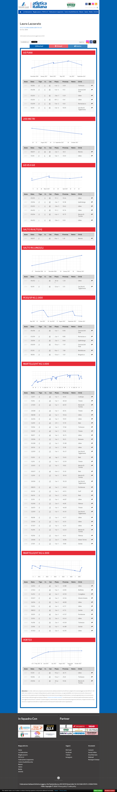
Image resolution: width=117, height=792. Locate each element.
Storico (78, 46)
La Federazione (27, 12)
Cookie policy (72, 786)
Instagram (69, 757)
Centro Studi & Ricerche (71, 12)
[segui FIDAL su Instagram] (87, 41)
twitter (90, 4)
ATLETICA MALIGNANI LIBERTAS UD (31, 27)
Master (81, 12)
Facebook (69, 752)
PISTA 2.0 (45, 12)
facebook (86, 4)
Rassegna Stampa (93, 759)
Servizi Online (92, 752)
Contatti (91, 750)
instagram (93, 4)
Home (20, 750)
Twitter (68, 755)
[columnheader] (26, 82)
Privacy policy (62, 786)
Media (91, 12)
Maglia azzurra (37, 12)
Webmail (91, 757)
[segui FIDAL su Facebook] (91, 41)
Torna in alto (58, 780)
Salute (86, 12)
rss (96, 4)
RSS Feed (68, 750)
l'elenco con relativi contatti (55, 697)
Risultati (40, 46)
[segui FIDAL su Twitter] (94, 41)
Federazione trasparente (56, 12)
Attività (96, 12)
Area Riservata (92, 755)
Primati (59, 46)
